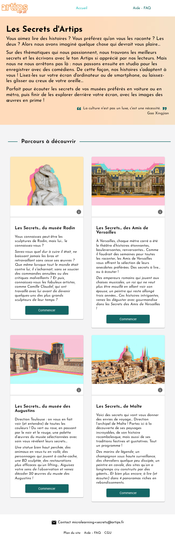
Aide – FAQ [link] (92, 533)
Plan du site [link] (72, 533)
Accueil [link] (81, 8)
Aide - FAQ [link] (142, 8)
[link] (78, 211)
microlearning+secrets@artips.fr (98, 522)
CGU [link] (107, 533)
